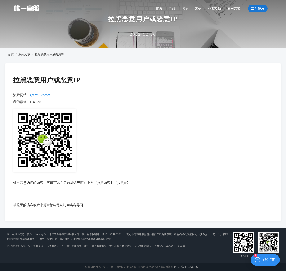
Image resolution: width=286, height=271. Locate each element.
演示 (185, 8)
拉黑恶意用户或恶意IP (49, 54)
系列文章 (24, 54)
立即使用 (257, 8)
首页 (159, 8)
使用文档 (234, 8)
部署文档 (214, 8)
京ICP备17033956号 (187, 266)
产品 (172, 8)
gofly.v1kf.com (40, 95)
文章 (198, 8)
